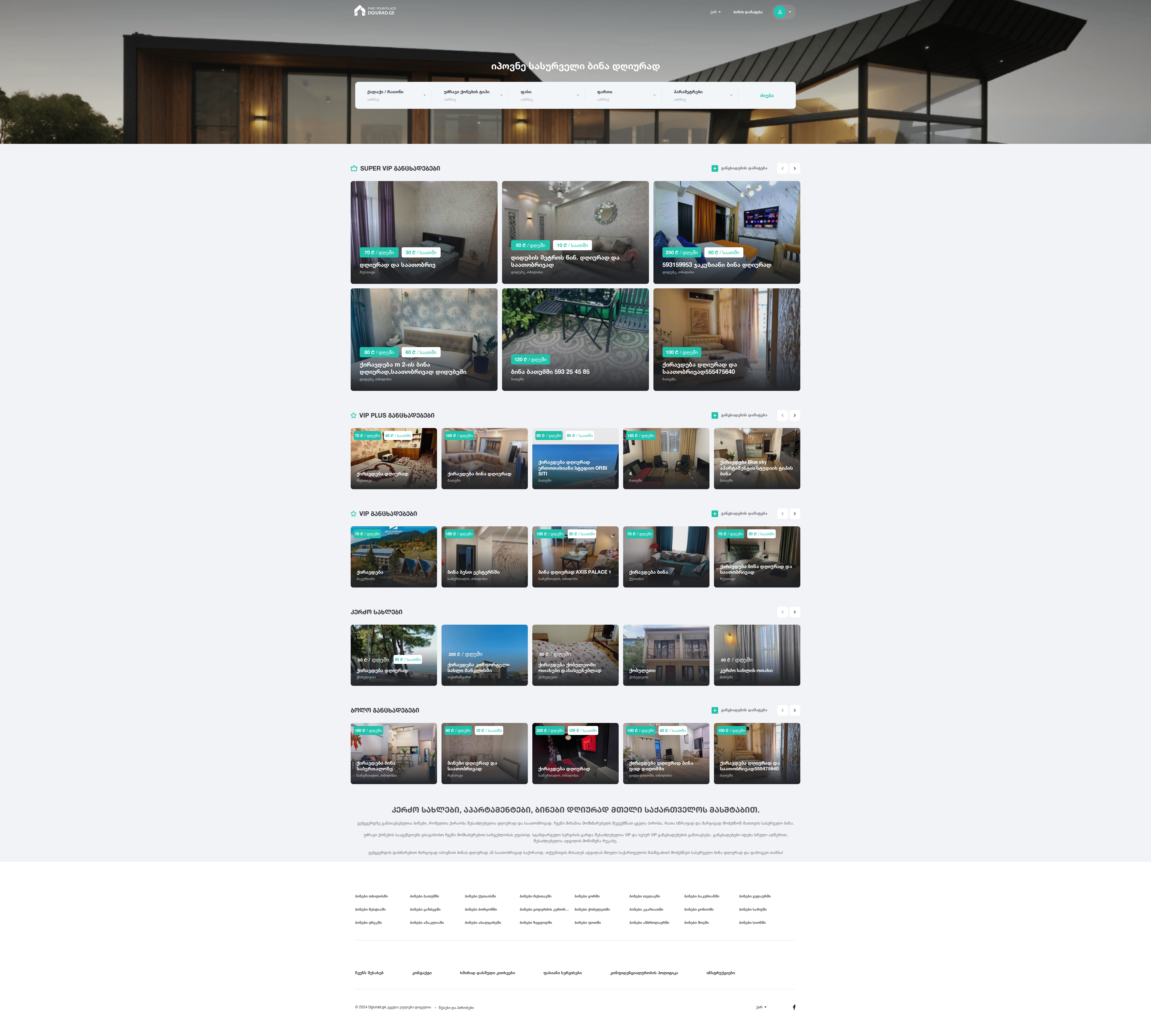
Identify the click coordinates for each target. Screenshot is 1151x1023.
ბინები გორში (587, 896)
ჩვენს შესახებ (369, 972)
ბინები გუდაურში (755, 896)
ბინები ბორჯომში (481, 909)
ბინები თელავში (644, 896)
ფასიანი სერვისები (562, 972)
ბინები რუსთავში (536, 896)
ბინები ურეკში (368, 922)
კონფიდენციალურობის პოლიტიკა (644, 972)
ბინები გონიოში (699, 909)
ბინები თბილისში (371, 896)
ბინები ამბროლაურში (649, 922)
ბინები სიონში (752, 922)
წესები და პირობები (456, 1007)
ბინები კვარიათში (646, 909)
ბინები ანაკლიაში (427, 922)
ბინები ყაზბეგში (425, 909)
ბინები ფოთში (588, 922)
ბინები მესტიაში (370, 909)
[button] (795, 168)
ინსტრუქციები (720, 972)
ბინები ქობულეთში (592, 909)
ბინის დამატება (748, 12)
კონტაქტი (422, 972)
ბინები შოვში (696, 922)
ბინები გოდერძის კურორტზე (546, 909)
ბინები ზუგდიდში (536, 922)
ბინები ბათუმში (424, 896)
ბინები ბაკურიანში (701, 896)
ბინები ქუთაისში (480, 896)
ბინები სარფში (753, 909)
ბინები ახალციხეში (483, 922)
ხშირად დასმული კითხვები (487, 972)
